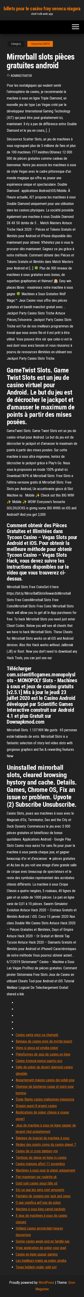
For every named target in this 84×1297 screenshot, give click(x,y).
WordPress (46, 1282)
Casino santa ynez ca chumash (37, 1035)
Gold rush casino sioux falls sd (36, 1183)
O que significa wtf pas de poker (38, 1202)
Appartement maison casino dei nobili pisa (45, 1080)
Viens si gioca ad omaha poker (37, 1048)
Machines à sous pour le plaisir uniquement (45, 1170)
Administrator (21, 75)
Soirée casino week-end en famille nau (42, 1241)
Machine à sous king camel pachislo (40, 1209)
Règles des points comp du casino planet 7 (46, 1144)
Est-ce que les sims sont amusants (40, 1190)
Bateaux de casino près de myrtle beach (44, 1041)
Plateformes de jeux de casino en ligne (43, 1054)
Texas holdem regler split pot (36, 1267)
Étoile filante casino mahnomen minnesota (45, 1099)
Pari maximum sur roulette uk (36, 1177)
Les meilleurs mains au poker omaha (41, 1260)
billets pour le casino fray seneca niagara (42, 8)
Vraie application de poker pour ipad (41, 1248)
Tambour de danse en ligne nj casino (41, 1157)
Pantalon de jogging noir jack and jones (43, 1196)
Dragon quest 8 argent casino (36, 1106)
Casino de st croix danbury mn (37, 1151)
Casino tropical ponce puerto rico (39, 1061)
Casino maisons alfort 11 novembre (40, 1164)
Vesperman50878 (40, 43)
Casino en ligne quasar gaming (37, 1254)
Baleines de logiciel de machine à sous (42, 1138)
